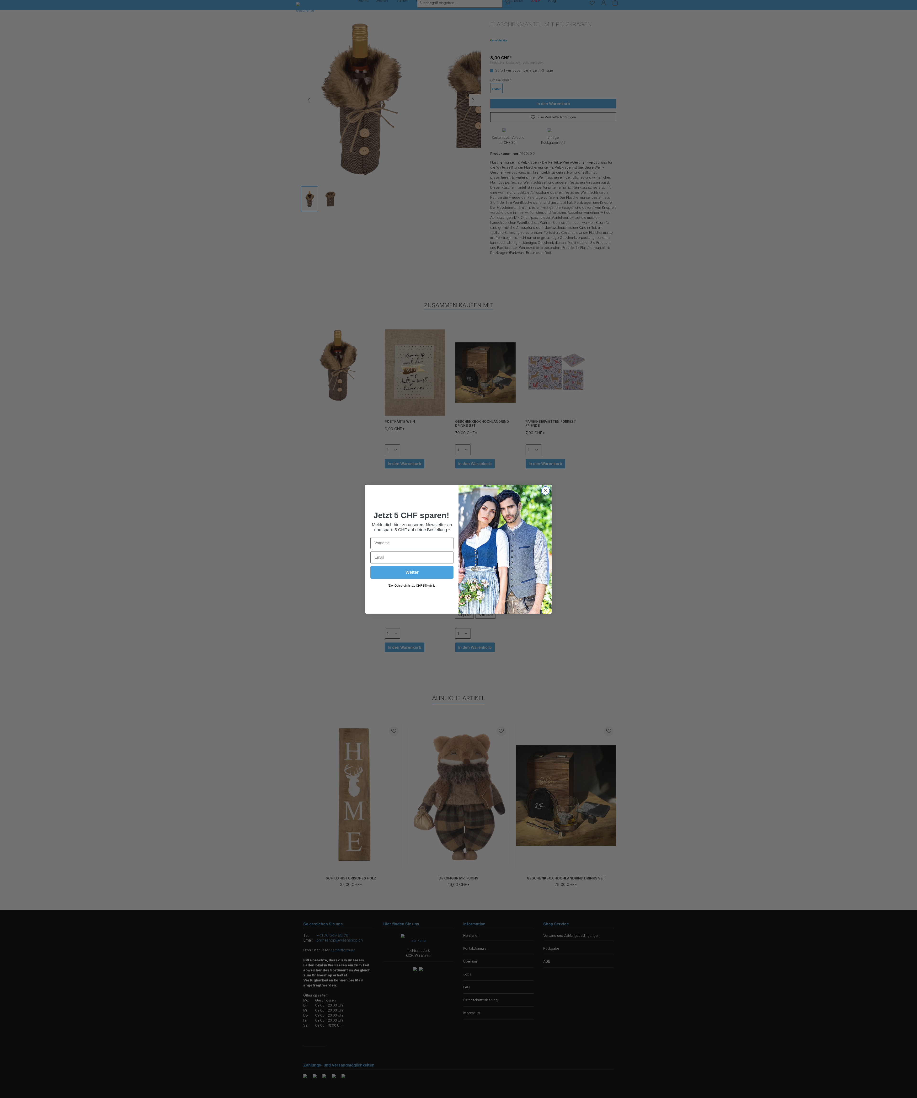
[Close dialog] (545, 491)
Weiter (412, 572)
